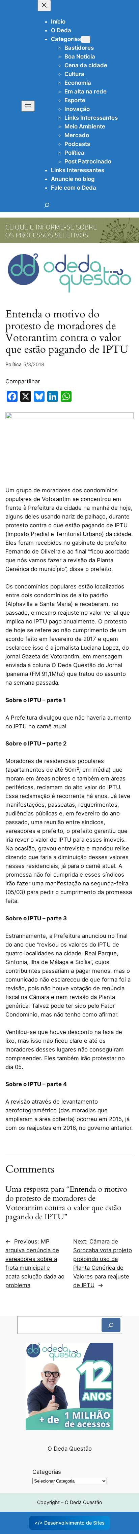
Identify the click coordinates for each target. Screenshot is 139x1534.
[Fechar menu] (44, 5)
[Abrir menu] (28, 106)
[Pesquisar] (111, 1325)
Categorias (46, 1471)
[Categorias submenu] (85, 39)
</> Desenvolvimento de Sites (69, 1523)
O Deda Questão (70, 1448)
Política (13, 364)
